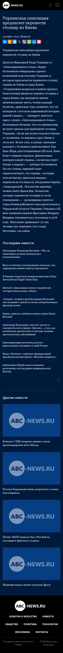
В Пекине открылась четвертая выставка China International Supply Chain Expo (29, 278)
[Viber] (24, 42)
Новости (25, 36)
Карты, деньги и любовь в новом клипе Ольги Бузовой (29, 315)
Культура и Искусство (23, 616)
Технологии (50, 624)
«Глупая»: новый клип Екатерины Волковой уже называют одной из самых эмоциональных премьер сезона (30, 302)
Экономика (22, 631)
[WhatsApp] (29, 42)
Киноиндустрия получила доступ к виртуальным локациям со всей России (25, 344)
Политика (30, 624)
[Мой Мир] (34, 42)
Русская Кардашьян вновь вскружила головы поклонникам (30, 491)
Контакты (42, 631)
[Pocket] (39, 42)
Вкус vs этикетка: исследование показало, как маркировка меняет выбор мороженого (29, 267)
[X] (19, 42)
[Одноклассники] (10, 42)
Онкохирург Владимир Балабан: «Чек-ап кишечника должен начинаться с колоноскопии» (26, 253)
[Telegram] (14, 42)
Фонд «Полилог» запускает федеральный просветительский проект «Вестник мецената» (30, 355)
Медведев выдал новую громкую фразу (27, 584)
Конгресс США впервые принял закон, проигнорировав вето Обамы (26, 443)
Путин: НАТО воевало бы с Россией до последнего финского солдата (26, 538)
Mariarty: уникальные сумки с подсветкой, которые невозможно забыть (27, 289)
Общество (11, 624)
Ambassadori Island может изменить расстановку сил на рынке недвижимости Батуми (27, 368)
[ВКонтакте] (5, 42)
